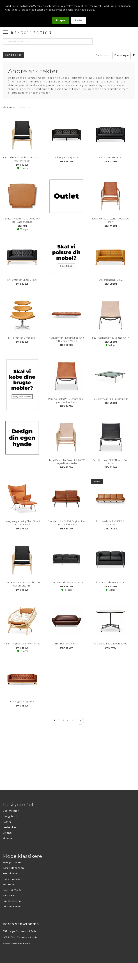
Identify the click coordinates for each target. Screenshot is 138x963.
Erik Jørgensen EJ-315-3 (66, 157)
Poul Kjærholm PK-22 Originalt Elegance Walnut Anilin (66, 400)
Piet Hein (8, 884)
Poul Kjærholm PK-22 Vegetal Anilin (110, 337)
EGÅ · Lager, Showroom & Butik (19, 931)
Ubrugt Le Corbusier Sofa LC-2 (111, 582)
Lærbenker (9, 827)
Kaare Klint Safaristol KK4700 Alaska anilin (110, 220)
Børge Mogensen (13, 867)
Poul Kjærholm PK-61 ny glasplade (110, 398)
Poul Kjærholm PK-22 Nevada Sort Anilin (110, 461)
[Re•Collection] (44, 32)
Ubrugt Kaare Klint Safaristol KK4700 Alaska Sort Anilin (22, 584)
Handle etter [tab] (13, 54)
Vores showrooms (21, 924)
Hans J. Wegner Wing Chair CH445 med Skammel (22, 523)
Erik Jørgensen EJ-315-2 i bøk (22, 279)
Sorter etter (103, 55)
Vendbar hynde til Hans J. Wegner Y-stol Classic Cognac (22, 220)
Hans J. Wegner (12, 879)
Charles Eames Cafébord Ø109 (110, 643)
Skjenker (8, 838)
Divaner (8, 832)
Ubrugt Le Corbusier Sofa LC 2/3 (66, 582)
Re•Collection (11, 873)
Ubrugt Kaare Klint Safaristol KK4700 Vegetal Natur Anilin (66, 461)
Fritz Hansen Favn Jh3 (66, 643)
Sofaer (7, 821)
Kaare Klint (10, 895)
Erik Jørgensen (12, 901)
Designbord (10, 816)
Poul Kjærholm (12, 889)
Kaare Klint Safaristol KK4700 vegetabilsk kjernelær (22, 159)
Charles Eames (12, 906)
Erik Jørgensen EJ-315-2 (111, 157)
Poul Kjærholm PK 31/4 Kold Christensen (110, 523)
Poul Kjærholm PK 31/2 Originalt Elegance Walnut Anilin (66, 523)
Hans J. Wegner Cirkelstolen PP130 (22, 643)
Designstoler (11, 810)
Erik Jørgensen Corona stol (22, 337)
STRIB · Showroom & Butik (16, 943)
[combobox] (47, 41)
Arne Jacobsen (12, 862)
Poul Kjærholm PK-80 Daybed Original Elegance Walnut (66, 339)
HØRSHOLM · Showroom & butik (20, 937)
